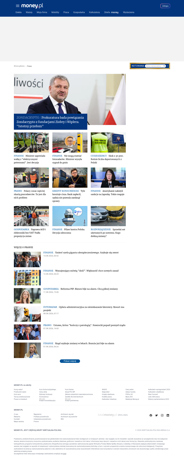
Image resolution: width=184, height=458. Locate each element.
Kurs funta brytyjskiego (47, 389)
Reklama (17, 417)
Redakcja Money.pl (132, 399)
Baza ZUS (129, 397)
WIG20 (104, 389)
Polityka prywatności (41, 417)
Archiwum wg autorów (69, 417)
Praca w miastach (20, 399)
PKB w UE (129, 394)
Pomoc (36, 421)
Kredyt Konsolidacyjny (47, 400)
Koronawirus (43, 397)
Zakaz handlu (131, 392)
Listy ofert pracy (154, 397)
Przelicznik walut (20, 392)
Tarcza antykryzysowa (22, 397)
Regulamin (37, 414)
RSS (62, 419)
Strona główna (19, 66)
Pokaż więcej (70, 361)
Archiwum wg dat (67, 414)
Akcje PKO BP (70, 392)
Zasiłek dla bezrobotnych (74, 397)
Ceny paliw (129, 389)
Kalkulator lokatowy (109, 399)
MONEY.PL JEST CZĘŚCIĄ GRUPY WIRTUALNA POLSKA (37, 430)
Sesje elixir (106, 392)
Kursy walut (18, 389)
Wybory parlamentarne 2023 (158, 399)
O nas (16, 414)
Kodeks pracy (107, 397)
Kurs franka (69, 389)
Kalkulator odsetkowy (156, 392)
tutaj (64, 454)
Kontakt (17, 419)
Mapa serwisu (19, 421)
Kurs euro (17, 394)
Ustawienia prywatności (42, 419)
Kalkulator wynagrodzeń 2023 (159, 389)
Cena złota (43, 392)
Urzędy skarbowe (108, 394)
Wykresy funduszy (45, 394)
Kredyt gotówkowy (72, 400)
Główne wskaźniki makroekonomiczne (79, 394)
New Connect (153, 394)
